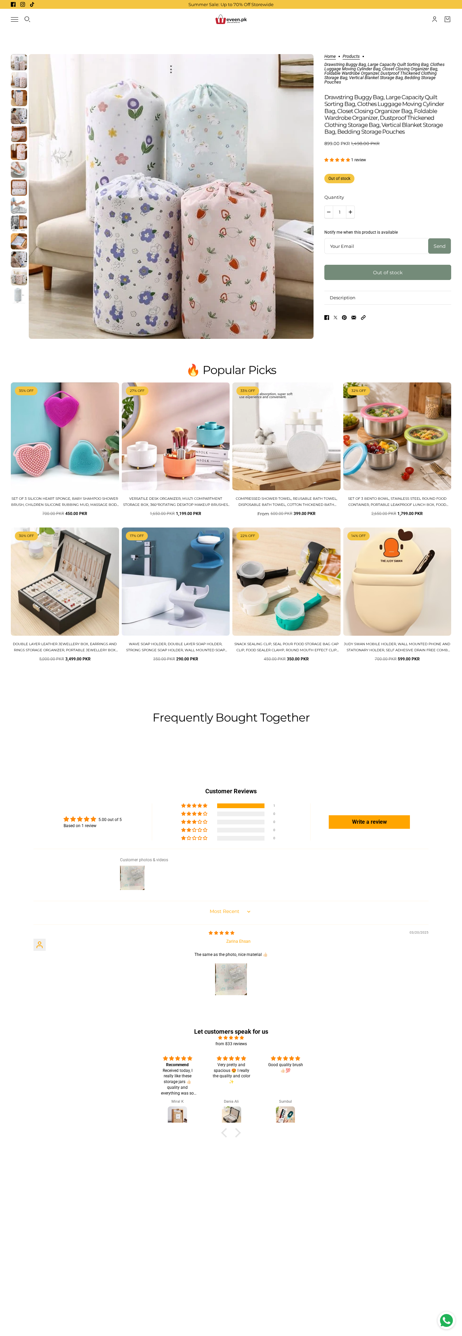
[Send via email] (353, 317)
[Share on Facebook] (326, 317)
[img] (221, 933)
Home (330, 56)
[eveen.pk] (231, 19)
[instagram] (22, 4)
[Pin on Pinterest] (344, 317)
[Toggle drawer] (14, 19)
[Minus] (328, 212)
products (351, 56)
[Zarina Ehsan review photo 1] (231, 979)
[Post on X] (335, 317)
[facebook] (13, 4)
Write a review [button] (369, 822)
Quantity (334, 197)
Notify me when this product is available (361, 232)
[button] (337, 160)
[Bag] (447, 19)
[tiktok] (32, 4)
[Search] (27, 19)
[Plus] (350, 212)
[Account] (434, 19)
